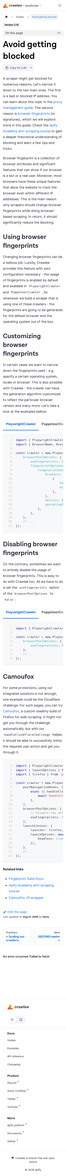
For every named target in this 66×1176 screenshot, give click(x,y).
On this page (14, 33)
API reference (15, 1056)
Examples (13, 1048)
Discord (11, 1082)
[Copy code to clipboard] (58, 439)
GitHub (11, 1141)
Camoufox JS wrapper (26, 898)
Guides (11, 1040)
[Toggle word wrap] (51, 439)
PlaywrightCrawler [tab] (21, 424)
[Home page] (6, 17)
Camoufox (11, 711)
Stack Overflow (16, 1090)
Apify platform (15, 1125)
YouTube (12, 1106)
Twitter (11, 1098)
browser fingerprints (34, 113)
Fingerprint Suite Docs (26, 879)
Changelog (13, 1064)
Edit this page (17, 912)
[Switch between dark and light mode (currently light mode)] (16, 1020)
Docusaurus (14, 1133)
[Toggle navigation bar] (59, 5)
